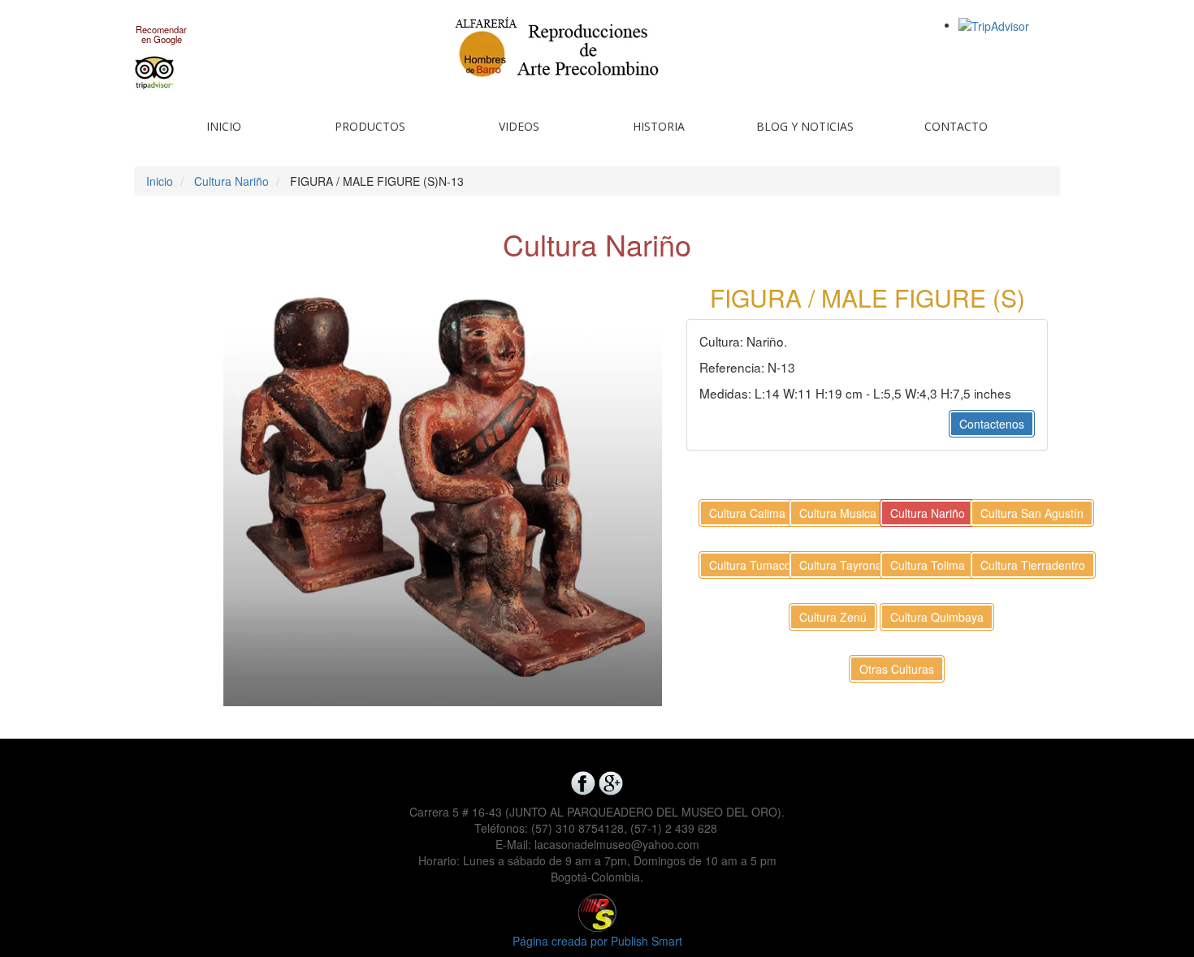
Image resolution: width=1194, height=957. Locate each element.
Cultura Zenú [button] (833, 617)
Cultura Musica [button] (837, 513)
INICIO (223, 126)
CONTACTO (956, 126)
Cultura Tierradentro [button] (1032, 565)
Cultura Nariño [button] (927, 513)
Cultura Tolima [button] (927, 565)
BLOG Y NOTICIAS (805, 126)
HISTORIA (659, 126)
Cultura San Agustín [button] (1032, 513)
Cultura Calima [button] (747, 513)
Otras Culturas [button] (896, 669)
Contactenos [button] (991, 424)
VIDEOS (519, 126)
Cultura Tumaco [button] (750, 565)
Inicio (159, 181)
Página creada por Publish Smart (597, 941)
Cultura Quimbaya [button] (937, 617)
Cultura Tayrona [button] (840, 565)
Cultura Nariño (231, 181)
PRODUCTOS (370, 126)
